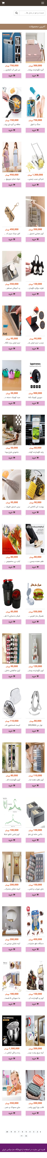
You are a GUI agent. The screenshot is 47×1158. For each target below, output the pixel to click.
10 (7, 1132)
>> (21, 1136)
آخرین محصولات (37, 27)
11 (26, 1136)
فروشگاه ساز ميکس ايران (12, 1149)
